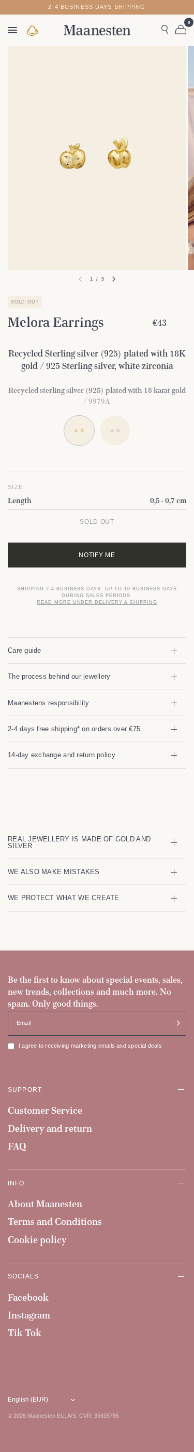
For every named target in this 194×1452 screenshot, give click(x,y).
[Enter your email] (176, 1023)
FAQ (17, 1146)
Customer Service (45, 1110)
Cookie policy (37, 1240)
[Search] (165, 30)
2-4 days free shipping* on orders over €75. (75, 729)
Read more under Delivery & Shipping (97, 602)
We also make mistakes (54, 872)
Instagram (29, 1315)
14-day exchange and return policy (61, 755)
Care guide (24, 650)
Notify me (97, 554)
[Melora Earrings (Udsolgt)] (115, 430)
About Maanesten (45, 1204)
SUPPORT (25, 1089)
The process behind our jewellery (59, 676)
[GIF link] (33, 30)
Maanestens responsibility (48, 703)
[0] (179, 30)
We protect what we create (64, 898)
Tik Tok (24, 1333)
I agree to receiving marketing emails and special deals (90, 1045)
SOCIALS (23, 1276)
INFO (16, 1183)
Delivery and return (50, 1128)
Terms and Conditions (55, 1221)
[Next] (114, 279)
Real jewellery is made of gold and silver (79, 842)
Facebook (28, 1297)
